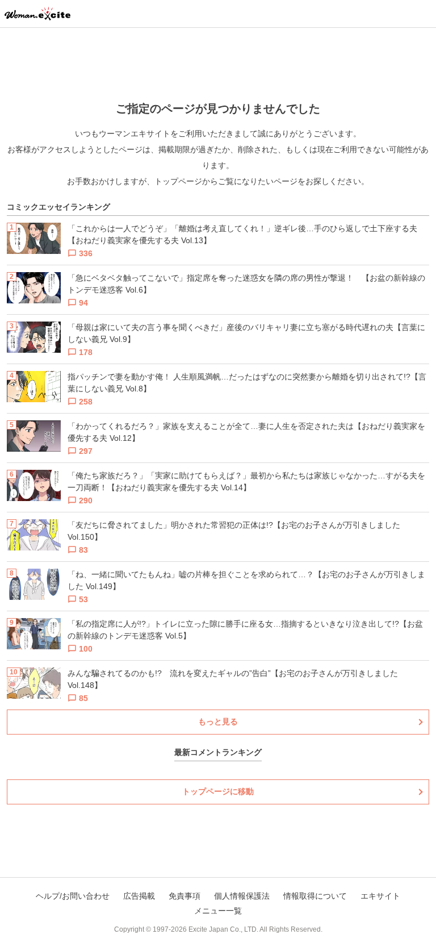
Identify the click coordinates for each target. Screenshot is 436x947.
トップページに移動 (218, 791)
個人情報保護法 (242, 895)
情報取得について (315, 895)
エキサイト (380, 895)
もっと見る (218, 721)
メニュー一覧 (218, 910)
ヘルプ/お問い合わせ (73, 895)
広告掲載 (139, 895)
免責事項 (184, 895)
